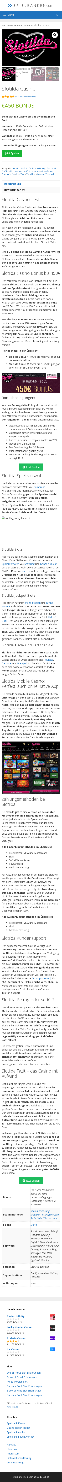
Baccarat (7, 663)
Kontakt (11, 1444)
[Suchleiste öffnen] (57, 15)
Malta (33, 1224)
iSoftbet (5, 171)
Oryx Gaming (47, 171)
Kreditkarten (37, 1214)
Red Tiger (20, 174)
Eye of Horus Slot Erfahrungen (24, 1372)
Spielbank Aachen (16, 1432)
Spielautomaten (10, 564)
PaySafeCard (52, 1214)
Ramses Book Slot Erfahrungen (24, 1386)
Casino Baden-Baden (18, 1427)
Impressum (13, 1453)
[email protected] (41, 978)
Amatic (16, 168)
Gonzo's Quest (48, 564)
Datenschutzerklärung (19, 1458)
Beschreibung (12, 183)
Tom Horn (31, 174)
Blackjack (22, 663)
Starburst (29, 564)
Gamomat (51, 168)
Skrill (33, 1218)
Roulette (48, 659)
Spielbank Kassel (16, 1423)
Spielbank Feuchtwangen (20, 1436)
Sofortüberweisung (47, 1218)
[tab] (31, 183)
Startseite (7, 25)
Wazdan (40, 174)
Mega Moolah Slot (17, 1381)
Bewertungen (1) (14, 189)
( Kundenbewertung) (25, 96)
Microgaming (16, 171)
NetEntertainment (23, 25)
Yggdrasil (49, 174)
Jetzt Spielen (12, 153)
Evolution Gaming (37, 168)
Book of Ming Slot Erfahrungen (24, 1390)
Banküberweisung (39, 1211)
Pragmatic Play (8, 174)
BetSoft (24, 168)
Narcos (26, 571)
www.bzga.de (12, 1407)
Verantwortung (15, 1462)
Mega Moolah (33, 602)
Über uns (12, 1449)
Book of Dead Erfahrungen (22, 1377)
